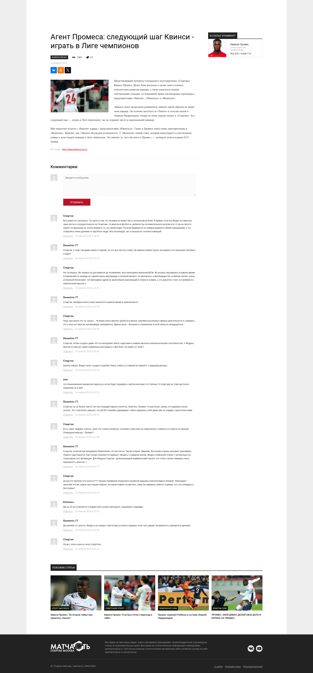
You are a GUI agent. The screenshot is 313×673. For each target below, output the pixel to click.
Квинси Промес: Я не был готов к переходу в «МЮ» (128, 616)
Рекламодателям (252, 666)
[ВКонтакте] (54, 70)
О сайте (218, 666)
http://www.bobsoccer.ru (74, 149)
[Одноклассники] (61, 70)
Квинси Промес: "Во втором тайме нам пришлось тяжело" (72, 616)
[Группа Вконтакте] (251, 648)
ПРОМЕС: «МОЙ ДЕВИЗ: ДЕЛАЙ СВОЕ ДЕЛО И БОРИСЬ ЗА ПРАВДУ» (236, 616)
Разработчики (233, 666)
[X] (68, 70)
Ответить (68, 236)
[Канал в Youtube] (259, 648)
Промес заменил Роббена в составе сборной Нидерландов (182, 616)
